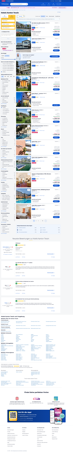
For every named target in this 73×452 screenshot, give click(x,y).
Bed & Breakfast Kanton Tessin (21, 321)
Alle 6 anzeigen (3, 191)
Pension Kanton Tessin (5, 322)
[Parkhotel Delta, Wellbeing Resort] (23, 195)
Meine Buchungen (10, 429)
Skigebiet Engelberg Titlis (50, 350)
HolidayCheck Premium (11, 440)
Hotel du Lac (48, 381)
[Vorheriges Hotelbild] (17, 29)
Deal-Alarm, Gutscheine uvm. (12, 435)
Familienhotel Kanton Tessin (5, 328)
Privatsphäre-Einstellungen (42, 435)
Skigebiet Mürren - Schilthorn (36, 347)
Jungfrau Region (18, 345)
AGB (38, 438)
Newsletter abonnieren (11, 437)
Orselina (17, 340)
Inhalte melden (10, 446)
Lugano (2, 334)
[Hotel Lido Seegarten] (23, 163)
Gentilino (2, 337)
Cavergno (32, 339)
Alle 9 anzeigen (3, 180)
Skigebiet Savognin (19, 348)
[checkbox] (8, 44)
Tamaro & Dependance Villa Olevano (41, 173)
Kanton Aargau (18, 359)
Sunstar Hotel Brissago (20, 385)
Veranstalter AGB (40, 429)
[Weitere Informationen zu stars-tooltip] (44, 38)
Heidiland (32, 344)
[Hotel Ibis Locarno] (23, 211)
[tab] (4, 16)
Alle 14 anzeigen (4, 126)
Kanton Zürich (3, 358)
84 (42, 220)
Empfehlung (57, 16)
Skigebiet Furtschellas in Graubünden (22, 344)
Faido (32, 337)
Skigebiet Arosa (3, 344)
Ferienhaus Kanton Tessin (35, 321)
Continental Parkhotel (38, 62)
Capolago (47, 340)
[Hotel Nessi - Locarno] (23, 99)
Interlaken (32, 349)
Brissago (2, 338)
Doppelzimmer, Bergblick (8, 254)
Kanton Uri (33, 358)
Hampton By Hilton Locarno (20, 381)
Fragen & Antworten (10, 433)
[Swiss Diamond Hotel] (23, 131)
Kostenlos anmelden (62, 7)
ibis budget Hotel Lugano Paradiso (37, 384)
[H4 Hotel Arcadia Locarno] (23, 29)
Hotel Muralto (33, 385)
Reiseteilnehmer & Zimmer (6, 26)
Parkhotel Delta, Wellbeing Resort (41, 189)
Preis (47, 16)
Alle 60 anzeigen (4, 233)
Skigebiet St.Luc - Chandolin (20, 350)
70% (5, 76)
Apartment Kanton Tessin (5, 321)
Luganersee (33, 346)
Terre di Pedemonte (19, 334)
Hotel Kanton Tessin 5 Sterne (6, 325)
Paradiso (17, 337)
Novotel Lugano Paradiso (50, 384)
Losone (17, 335)
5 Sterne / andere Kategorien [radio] (8, 63)
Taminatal (2, 347)
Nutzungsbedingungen (41, 431)
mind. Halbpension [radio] (6, 110)
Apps (8, 442)
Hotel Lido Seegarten (37, 157)
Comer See (33, 350)
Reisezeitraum (4, 22)
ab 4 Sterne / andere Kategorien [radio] (8, 65)
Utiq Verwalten (39, 437)
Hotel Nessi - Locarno (37, 93)
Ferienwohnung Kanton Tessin (51, 321)
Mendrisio (47, 336)
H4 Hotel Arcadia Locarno (38, 23)
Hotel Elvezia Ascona (49, 385)
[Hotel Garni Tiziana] (23, 44)
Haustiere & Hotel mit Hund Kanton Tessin (23, 328)
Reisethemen (54, 437)
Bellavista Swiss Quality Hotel (51, 382)
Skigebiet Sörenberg (49, 346)
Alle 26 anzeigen (4, 103)
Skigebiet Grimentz (49, 347)
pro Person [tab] (7, 55)
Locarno (2, 336)
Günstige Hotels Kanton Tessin (51, 325)
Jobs (53, 435)
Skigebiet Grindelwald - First (50, 344)
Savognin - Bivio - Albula (20, 349)
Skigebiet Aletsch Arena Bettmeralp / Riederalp (7, 346)
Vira (31, 338)
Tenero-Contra (18, 339)
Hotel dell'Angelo (4, 382)
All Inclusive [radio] (5, 113)
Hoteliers (23, 429)
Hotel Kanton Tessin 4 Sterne (21, 325)
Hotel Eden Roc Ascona (50, 383)
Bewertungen (51, 16)
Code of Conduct (25, 435)
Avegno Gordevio (49, 341)
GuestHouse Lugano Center (5, 381)
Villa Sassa (3, 385)
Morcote (32, 340)
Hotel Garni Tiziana (37, 38)
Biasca (17, 341)
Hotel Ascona (35, 110)
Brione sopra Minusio (49, 339)
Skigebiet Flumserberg (34, 348)
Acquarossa (18, 336)
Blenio (32, 341)
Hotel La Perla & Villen (4, 384)
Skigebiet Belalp (48, 349)
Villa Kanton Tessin (19, 322)
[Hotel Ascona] (23, 116)
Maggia (32, 334)
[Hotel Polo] (23, 147)
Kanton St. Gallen (4, 359)
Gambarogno (3, 340)
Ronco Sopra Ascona (34, 335)
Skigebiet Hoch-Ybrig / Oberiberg (36, 345)
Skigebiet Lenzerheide (49, 348)
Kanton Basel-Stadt (19, 358)
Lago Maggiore (3, 349)
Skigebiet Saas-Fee (4, 348)
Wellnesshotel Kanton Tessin (36, 328)
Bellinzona (17, 338)
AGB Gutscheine (40, 440)
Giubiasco (47, 335)
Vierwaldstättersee (19, 347)
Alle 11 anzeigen (3, 157)
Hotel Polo (34, 141)
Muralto (2, 341)
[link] (43, 4)
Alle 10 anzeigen (4, 146)
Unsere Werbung (55, 431)
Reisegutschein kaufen (11, 438)
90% (11, 76)
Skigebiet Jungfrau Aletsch (20, 346)
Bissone (47, 334)
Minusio (2, 339)
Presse (53, 433)
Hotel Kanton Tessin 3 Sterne (36, 325)
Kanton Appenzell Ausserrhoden (36, 359)
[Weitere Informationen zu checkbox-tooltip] (14, 43)
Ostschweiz (3, 350)
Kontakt (8, 431)
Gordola (47, 337)
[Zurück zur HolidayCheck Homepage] (5, 4)
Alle (2, 76)
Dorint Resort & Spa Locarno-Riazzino (22, 382)
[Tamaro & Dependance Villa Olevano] (23, 179)
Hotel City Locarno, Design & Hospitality (37, 382)
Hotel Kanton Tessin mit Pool (6, 331)
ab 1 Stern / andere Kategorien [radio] (8, 70)
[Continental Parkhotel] (23, 68)
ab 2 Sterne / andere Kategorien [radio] (8, 68)
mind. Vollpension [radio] (6, 112)
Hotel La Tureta (18, 383)
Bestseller (43, 16)
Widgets (23, 431)
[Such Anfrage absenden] (27, 4)
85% (8, 76)
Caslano (32, 336)
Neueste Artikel (54, 438)
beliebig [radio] (4, 71)
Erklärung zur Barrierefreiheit (42, 442)
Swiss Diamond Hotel (37, 125)
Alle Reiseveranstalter (11, 444)
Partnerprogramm (25, 433)
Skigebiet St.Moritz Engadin (50, 345)
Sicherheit (39, 444)
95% (14, 76)
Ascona (2, 335)
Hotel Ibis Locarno (36, 205)
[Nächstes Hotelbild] (30, 29)
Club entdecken (54, 7)
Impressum (39, 446)
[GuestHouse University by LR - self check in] (23, 83)
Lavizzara (47, 338)
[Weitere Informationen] (53, 86)
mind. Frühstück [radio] (5, 109)
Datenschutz (39, 433)
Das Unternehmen (55, 429)
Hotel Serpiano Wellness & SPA (6, 383)
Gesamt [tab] (2, 55)
